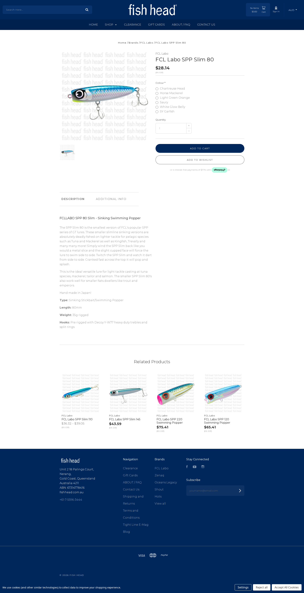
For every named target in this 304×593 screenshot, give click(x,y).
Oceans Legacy (166, 482)
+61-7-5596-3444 (71, 499)
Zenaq (159, 475)
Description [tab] (73, 199)
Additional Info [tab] (111, 199)
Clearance (132, 24)
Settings (243, 587)
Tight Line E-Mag (135, 524)
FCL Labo (162, 53)
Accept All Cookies (287, 587)
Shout (159, 489)
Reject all (262, 587)
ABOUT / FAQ (181, 24)
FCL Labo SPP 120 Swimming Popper (217, 421)
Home (93, 24)
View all (160, 503)
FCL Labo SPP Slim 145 (124, 419)
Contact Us (206, 24)
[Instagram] (202, 467)
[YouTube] (194, 467)
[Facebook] (187, 467)
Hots (158, 496)
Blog (126, 531)
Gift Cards (156, 24)
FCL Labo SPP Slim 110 (77, 419)
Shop (109, 24)
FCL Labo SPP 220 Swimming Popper (170, 421)
